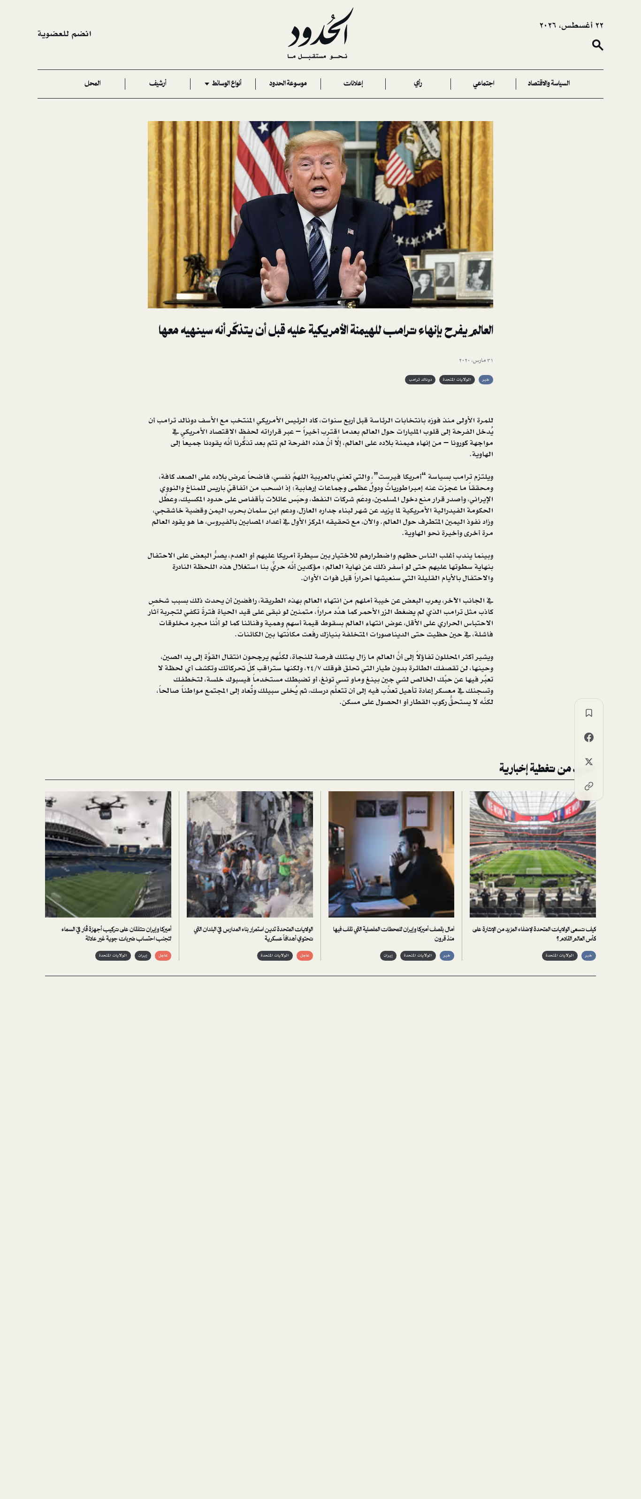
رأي (418, 84)
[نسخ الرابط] (589, 786)
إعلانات (353, 84)
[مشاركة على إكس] (589, 761)
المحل (92, 84)
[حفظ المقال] (589, 713)
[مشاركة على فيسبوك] (589, 737)
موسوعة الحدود (288, 84)
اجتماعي (483, 84)
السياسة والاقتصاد (549, 84)
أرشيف (157, 84)
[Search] (597, 45)
